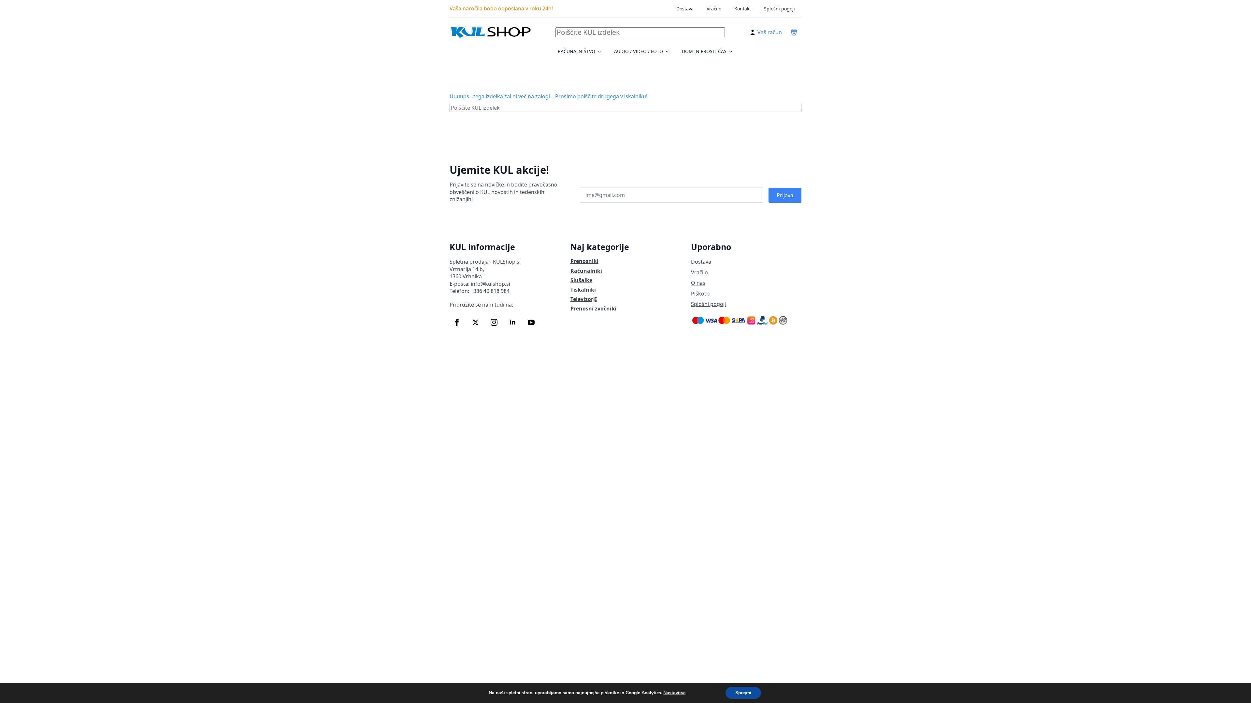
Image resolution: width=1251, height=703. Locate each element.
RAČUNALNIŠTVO (576, 51)
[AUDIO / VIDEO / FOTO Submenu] (669, 51)
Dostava (685, 9)
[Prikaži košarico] (793, 32)
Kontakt (742, 9)
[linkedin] (512, 322)
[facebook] (457, 322)
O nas (698, 282)
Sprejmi (743, 693)
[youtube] (531, 322)
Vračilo (714, 9)
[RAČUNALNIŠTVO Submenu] (601, 51)
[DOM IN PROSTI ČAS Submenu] (732, 51)
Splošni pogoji (779, 9)
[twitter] (475, 322)
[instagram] (494, 322)
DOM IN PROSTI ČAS (704, 51)
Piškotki (701, 293)
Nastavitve (674, 693)
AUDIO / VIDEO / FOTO (638, 51)
